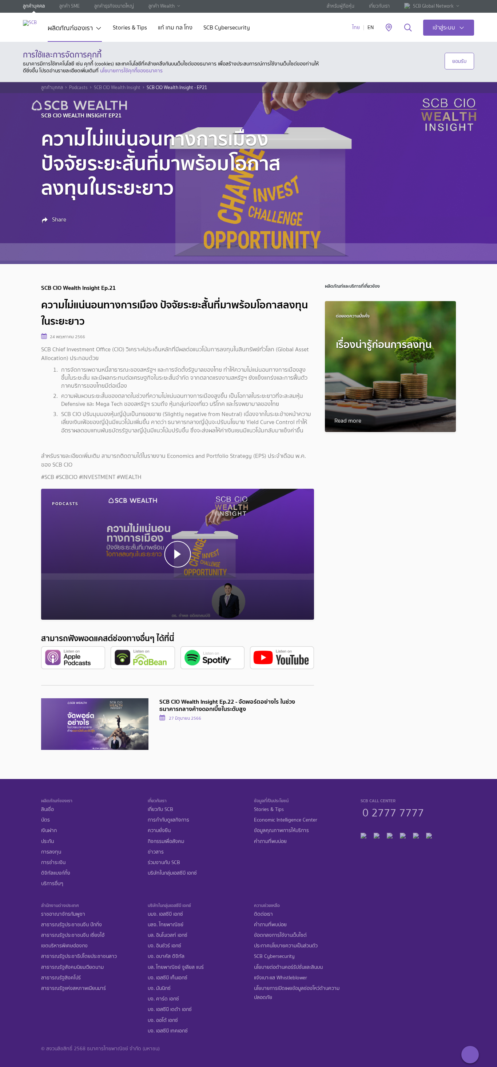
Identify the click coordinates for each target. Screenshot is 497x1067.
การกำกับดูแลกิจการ (168, 820)
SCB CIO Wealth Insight (117, 88)
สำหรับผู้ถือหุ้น (340, 6)
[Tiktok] (390, 835)
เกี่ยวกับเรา (379, 6)
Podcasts (78, 88)
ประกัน (47, 841)
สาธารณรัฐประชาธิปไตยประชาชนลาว (79, 956)
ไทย (356, 27)
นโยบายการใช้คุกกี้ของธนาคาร (131, 71)
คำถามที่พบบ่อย (270, 841)
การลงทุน (51, 852)
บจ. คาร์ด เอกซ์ (163, 999)
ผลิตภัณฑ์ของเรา (70, 29)
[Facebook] (363, 835)
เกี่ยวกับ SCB (160, 809)
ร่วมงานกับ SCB (164, 862)
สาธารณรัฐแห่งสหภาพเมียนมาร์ (73, 988)
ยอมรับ (459, 61)
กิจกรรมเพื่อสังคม (166, 841)
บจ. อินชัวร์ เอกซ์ (164, 946)
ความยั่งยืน (159, 830)
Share (58, 220)
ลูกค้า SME (69, 6)
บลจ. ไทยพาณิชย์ (165, 924)
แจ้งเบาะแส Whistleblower (280, 978)
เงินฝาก (49, 830)
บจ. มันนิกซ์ (159, 988)
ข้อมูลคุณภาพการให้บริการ (281, 830)
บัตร (45, 820)
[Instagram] (429, 835)
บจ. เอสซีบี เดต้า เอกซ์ (170, 1009)
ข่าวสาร (156, 852)
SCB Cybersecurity (226, 28)
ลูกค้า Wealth (161, 6)
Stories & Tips (130, 28)
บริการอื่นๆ (52, 883)
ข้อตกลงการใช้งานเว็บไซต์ (280, 935)
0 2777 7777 (393, 812)
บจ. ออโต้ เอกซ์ (163, 1020)
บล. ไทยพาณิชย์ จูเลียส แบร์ (176, 967)
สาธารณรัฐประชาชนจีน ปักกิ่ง (71, 924)
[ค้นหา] (408, 28)
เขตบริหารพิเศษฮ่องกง (64, 946)
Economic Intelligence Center (285, 820)
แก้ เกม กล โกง (175, 28)
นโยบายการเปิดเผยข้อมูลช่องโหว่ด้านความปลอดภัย (296, 992)
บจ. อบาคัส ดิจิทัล (166, 956)
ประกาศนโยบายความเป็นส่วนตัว (286, 946)
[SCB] (30, 23)
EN (370, 27)
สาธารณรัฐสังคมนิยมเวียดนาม (72, 967)
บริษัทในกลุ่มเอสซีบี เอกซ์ (172, 873)
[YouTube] (403, 835)
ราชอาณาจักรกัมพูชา (63, 914)
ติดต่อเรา (263, 914)
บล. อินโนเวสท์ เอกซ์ (167, 935)
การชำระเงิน (53, 862)
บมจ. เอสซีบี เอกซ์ (165, 914)
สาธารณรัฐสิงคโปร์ (61, 978)
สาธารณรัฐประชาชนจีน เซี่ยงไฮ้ (72, 935)
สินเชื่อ (47, 809)
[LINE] (376, 835)
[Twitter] (416, 835)
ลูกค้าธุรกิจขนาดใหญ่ (114, 6)
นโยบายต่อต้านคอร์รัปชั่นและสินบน (288, 967)
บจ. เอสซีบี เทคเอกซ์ (168, 1031)
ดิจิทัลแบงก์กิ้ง (55, 873)
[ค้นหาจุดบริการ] (389, 28)
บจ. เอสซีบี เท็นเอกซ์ (167, 978)
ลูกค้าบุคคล (34, 6)
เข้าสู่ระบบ (444, 27)
